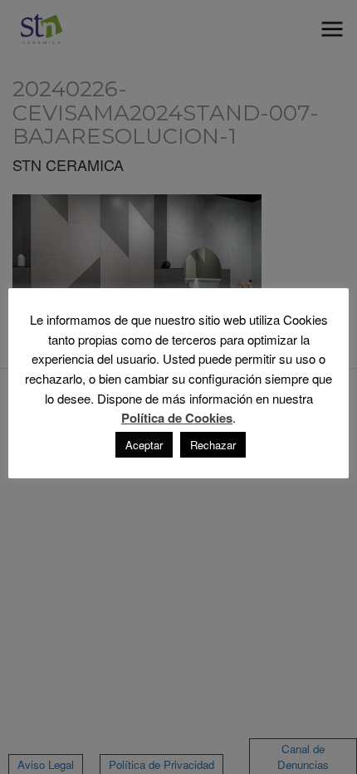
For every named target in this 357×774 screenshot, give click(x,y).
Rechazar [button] (213, 445)
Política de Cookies (176, 418)
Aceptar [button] (144, 445)
